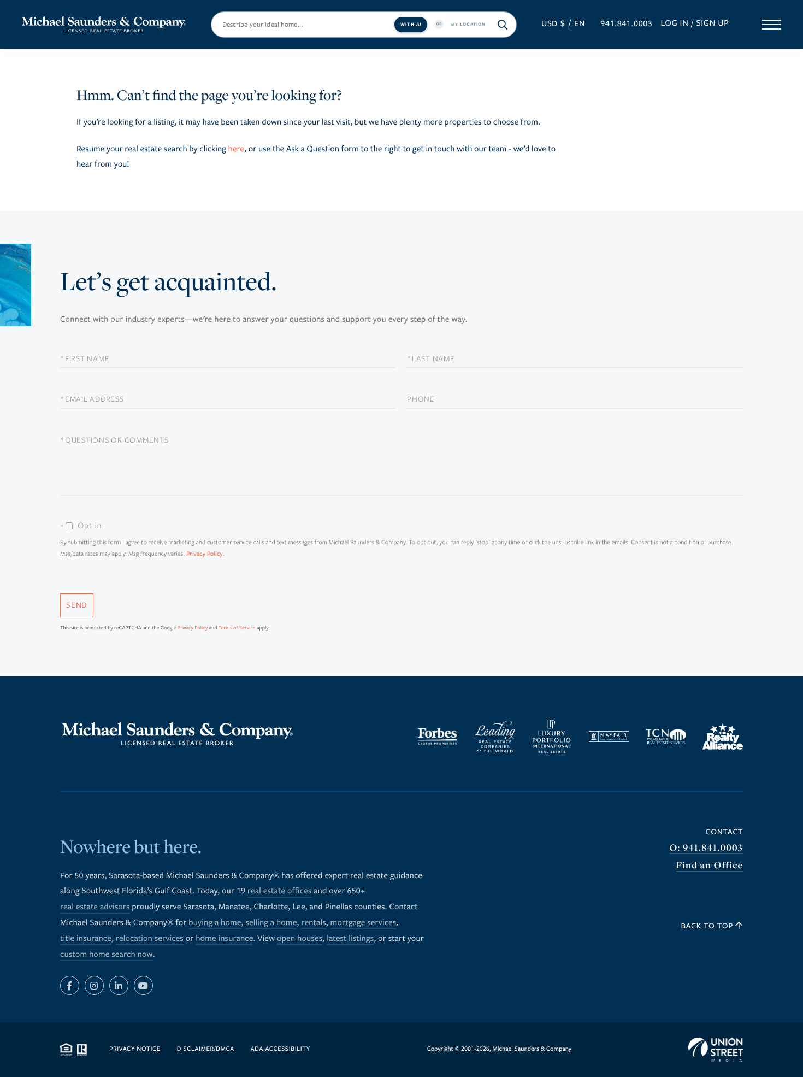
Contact (724, 832)
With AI (410, 24)
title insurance (85, 939)
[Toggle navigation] (771, 25)
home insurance (224, 939)
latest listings (350, 939)
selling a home (271, 923)
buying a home (214, 923)
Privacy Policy (204, 554)
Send (76, 605)
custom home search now (106, 955)
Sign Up (712, 23)
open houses (299, 939)
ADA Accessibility (280, 1049)
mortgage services (363, 923)
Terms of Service (237, 628)
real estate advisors (95, 907)
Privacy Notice (135, 1049)
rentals (313, 923)
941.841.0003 (626, 24)
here (236, 149)
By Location (468, 24)
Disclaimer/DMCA (205, 1049)
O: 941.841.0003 (706, 847)
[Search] (503, 24)
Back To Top (708, 926)
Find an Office (709, 865)
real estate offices (279, 891)
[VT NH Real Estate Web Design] (715, 1050)
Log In (674, 23)
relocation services (150, 939)
